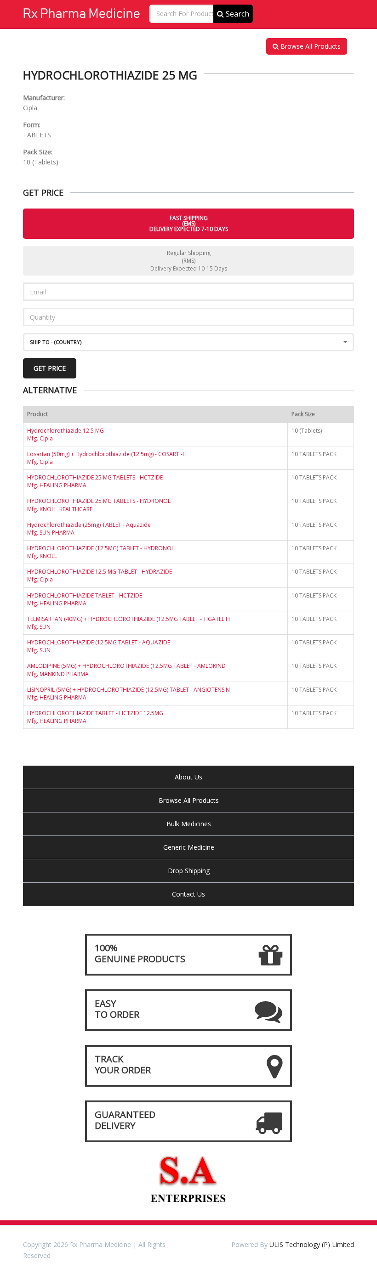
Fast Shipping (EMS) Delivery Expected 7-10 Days (188, 223)
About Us (188, 777)
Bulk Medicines (188, 823)
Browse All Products (310, 46)
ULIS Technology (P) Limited (311, 1244)
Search (236, 14)
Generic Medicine (188, 847)
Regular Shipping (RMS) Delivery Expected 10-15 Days (188, 260)
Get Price (50, 368)
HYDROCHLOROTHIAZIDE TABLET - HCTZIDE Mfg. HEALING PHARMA (84, 599)
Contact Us (188, 894)
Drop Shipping (189, 870)
